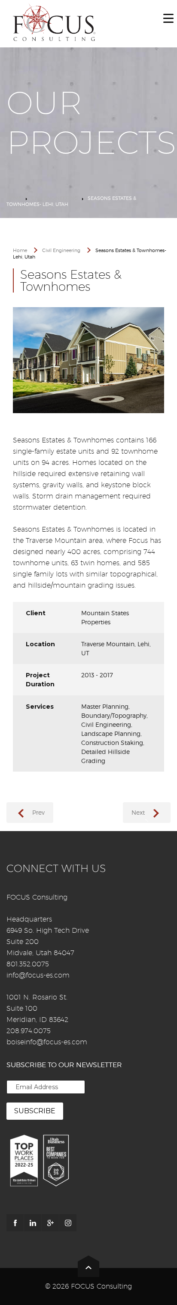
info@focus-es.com (38, 975)
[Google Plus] (50, 1222)
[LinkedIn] (32, 1222)
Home (13, 198)
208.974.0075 (28, 1031)
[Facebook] (15, 1222)
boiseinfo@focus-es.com (46, 1042)
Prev (38, 812)
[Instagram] (67, 1222)
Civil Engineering (54, 198)
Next (138, 812)
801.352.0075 (27, 964)
